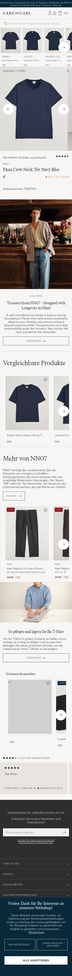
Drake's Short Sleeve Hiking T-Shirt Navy (24, 435)
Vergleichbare (34, 363)
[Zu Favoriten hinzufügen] (45, 380)
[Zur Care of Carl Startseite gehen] (17, 13)
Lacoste (28, 56)
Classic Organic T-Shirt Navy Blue (53, 60)
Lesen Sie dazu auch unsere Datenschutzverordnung (36, 841)
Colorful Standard (53, 57)
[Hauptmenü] (66, 13)
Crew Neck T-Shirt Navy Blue (31, 60)
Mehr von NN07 (25, 458)
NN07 (6, 164)
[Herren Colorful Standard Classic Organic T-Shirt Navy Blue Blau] (54, 40)
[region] (36, 778)
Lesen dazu (33, 341)
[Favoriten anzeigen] (54, 13)
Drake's (6, 56)
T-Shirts (21, 71)
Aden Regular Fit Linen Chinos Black (24, 568)
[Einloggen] (50, 13)
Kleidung (8, 71)
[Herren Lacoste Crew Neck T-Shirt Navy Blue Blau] (32, 40)
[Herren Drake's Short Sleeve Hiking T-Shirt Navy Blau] (11, 40)
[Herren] (30, 707)
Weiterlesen (36, 932)
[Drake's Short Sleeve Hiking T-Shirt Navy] (27, 432)
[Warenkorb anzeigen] (60, 13)
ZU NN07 (11, 496)
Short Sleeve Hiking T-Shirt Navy (10, 60)
